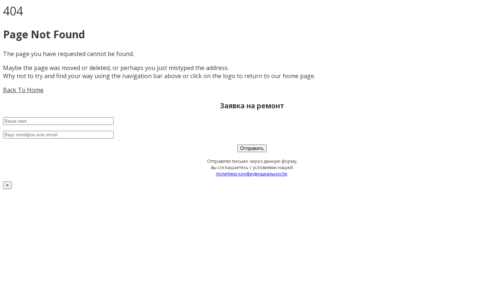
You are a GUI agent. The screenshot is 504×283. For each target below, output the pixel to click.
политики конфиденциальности (251, 174)
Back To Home (23, 90)
